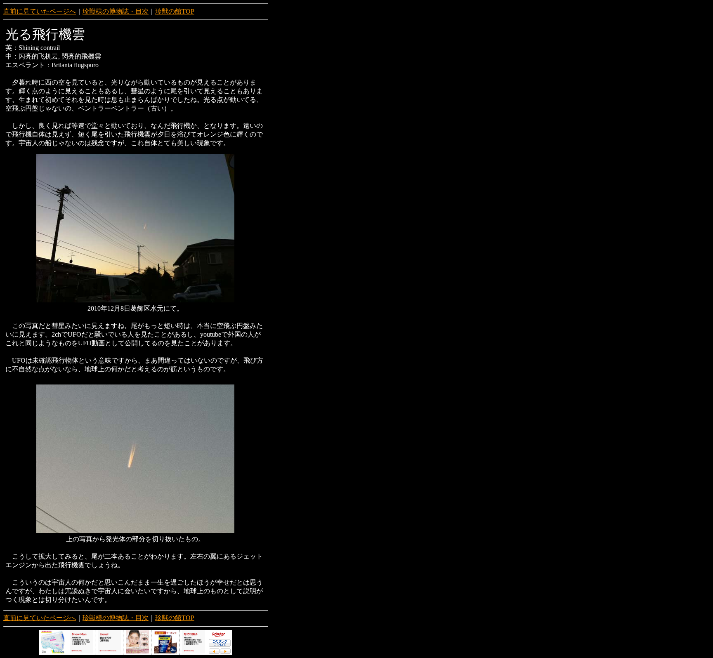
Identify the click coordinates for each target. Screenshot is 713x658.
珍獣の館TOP (174, 11)
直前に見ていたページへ (39, 11)
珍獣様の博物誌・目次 (116, 11)
